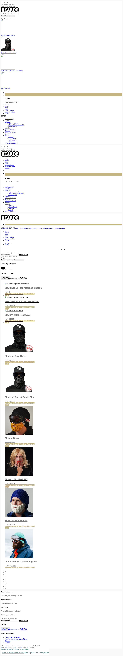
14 (5, 585)
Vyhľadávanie (23, 254)
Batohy (10, 137)
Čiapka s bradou (13, 123)
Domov (3, 256)
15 (5, 586)
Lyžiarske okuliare (10, 132)
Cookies (7, 641)
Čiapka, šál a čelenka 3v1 (16, 125)
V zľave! (8, 120)
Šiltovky (7, 134)
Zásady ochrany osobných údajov (16, 639)
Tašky (10, 141)
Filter (3, 268)
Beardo (5, 278)
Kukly (7, 128)
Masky (7, 131)
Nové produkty (9, 119)
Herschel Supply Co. (15, 278)
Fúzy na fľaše (12, 138)
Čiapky (7, 122)
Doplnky (7, 135)
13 (5, 583)
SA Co (23, 278)
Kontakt (7, 642)
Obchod (8, 256)
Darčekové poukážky (11, 143)
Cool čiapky (12, 126)
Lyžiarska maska (10, 129)
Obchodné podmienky (12, 637)
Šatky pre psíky (13, 140)
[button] (28, 294)
